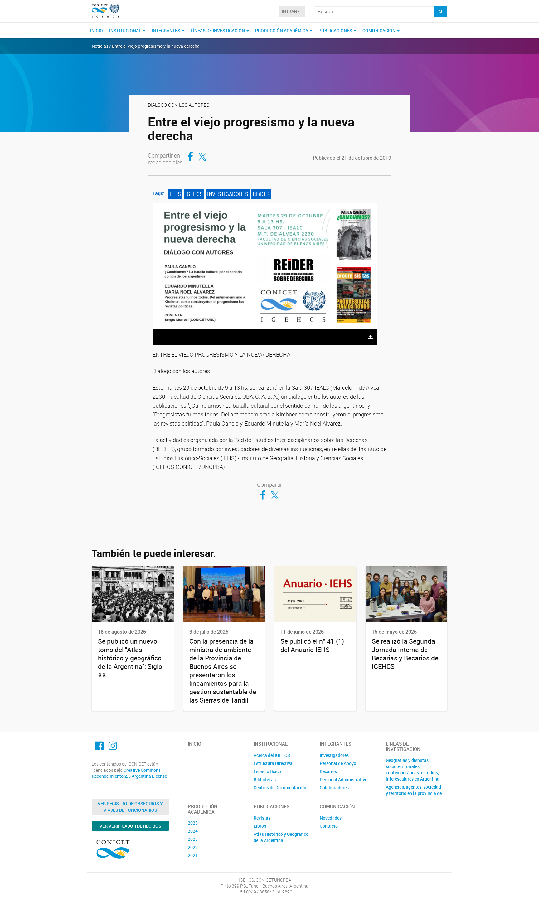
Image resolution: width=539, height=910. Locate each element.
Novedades (331, 818)
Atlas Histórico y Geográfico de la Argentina (281, 837)
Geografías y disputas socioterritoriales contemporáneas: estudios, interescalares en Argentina (412, 769)
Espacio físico (267, 771)
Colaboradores (334, 788)
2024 (193, 831)
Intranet (292, 11)
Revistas (262, 818)
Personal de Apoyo (338, 763)
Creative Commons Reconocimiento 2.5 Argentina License (129, 773)
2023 (193, 839)
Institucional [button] (125, 30)
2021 (193, 855)
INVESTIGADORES (227, 194)
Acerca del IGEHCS (272, 755)
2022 (193, 847)
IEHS (175, 194)
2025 (193, 823)
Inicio (96, 30)
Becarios (328, 771)
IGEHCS (194, 194)
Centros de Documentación (280, 788)
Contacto (329, 826)
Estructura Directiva (273, 763)
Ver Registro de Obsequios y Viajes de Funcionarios (130, 807)
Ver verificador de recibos (130, 826)
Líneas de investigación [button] (218, 30)
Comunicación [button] (379, 30)
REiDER (261, 194)
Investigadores (334, 755)
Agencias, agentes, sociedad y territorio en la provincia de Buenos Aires (414, 793)
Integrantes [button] (166, 30)
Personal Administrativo (343, 779)
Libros (260, 826)
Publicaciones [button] (335, 30)
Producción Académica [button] (282, 30)
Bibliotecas (265, 779)
